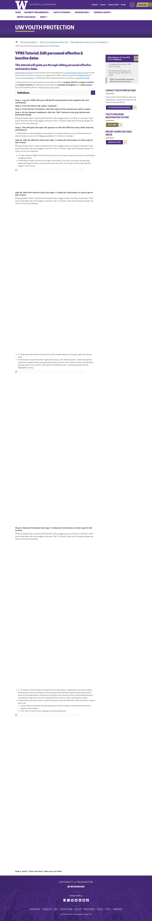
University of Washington (22, 4)
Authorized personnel (24, 73)
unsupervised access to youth (76, 73)
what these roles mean (50, 87)
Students (95, 5)
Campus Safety (66, 909)
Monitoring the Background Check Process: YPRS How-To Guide (120, 73)
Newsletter (118, 909)
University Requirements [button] (36, 12)
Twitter (68, 900)
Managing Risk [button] (82, 12)
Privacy (100, 909)
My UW (78, 909)
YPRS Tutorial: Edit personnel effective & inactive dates (122, 80)
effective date (83, 75)
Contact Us (46, 909)
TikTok (87, 900)
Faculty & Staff (113, 5)
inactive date (27, 78)
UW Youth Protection (16, 41)
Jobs (55, 909)
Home (18, 12)
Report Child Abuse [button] (26, 17)
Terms (108, 909)
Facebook (64, 900)
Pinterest (83, 900)
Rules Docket (89, 909)
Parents (103, 5)
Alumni (123, 5)
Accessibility (35, 909)
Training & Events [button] (102, 12)
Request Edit (44, 136)
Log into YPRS (28, 100)
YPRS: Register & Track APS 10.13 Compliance (88, 42)
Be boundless (76, 887)
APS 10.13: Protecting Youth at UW (54, 42)
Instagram (72, 900)
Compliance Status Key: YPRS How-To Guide (120, 65)
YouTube (76, 900)
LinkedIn (79, 900)
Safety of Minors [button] (61, 12)
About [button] (43, 17)
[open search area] (132, 4)
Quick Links (142, 5)
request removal (82, 78)
